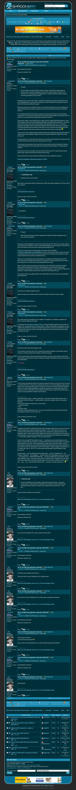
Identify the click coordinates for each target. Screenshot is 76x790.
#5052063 (21, 83)
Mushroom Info (22, 11)
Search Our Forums (59, 3)
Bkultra (49, 422)
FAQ (60, 22)
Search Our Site (49, 3)
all (15, 720)
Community (34, 11)
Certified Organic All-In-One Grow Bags (52, 48)
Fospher (49, 81)
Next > (62, 55)
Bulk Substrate (23, 49)
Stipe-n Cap (25, 765)
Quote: (24, 87)
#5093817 (21, 315)
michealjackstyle (46, 749)
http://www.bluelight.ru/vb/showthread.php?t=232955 (32, 159)
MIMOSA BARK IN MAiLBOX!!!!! (20, 738)
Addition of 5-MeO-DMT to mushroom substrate (24, 753)
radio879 (46, 723)
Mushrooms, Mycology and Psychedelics (18, 36)
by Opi (65, 739)
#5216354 (21, 660)
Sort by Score (20, 768)
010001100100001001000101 (26, 191)
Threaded (48, 36)
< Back (54, 55)
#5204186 (21, 474)
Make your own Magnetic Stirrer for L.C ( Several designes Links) (36, 499)
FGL (19, 508)
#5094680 (21, 343)
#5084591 (21, 206)
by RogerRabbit (65, 755)
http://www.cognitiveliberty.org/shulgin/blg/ (29, 252)
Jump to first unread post (14, 55)
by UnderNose (65, 718)
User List (66, 22)
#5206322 (21, 510)
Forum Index (12, 22)
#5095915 (21, 379)
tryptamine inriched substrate (19, 747)
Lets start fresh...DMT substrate (20, 733)
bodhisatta (37, 765)
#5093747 (21, 286)
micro (30, 63)
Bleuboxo (46, 733)
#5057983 (21, 170)
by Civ (65, 745)
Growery (48, 24)
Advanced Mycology (37, 36)
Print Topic (27, 768)
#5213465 (21, 633)
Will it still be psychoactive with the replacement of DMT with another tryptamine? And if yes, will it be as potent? (43, 234)
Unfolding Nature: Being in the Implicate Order (25, 48)
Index (62, 36)
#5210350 (21, 615)
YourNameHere (45, 743)
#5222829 (21, 678)
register (19, 43)
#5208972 (21, 551)
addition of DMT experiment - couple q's (22, 728)
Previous (56, 36)
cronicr (20, 765)
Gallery (46, 11)
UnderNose (47, 717)
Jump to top (11, 698)
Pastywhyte (32, 765)
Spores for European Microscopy (39, 49)
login (12, 43)
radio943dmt (21, 168)
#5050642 (21, 65)
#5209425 (21, 592)
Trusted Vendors (34, 22)
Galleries (53, 22)
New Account (42, 20)
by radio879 (65, 731)
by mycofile (65, 725)
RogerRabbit (15, 765)
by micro (65, 750)
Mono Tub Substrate (19, 51)
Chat (28, 24)
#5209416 (21, 569)
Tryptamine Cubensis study (34, 324)
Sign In (34, 20)
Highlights (45, 22)
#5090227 (21, 227)
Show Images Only (11, 768)
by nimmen (65, 736)
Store (34, 24)
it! (50, 436)
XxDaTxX (49, 377)
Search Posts (23, 22)
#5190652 (21, 424)
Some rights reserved (47, 785)
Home (10, 11)
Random (41, 24)
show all (67, 55)
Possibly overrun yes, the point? (29, 176)
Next (67, 36)
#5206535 (21, 528)
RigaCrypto (47, 753)
